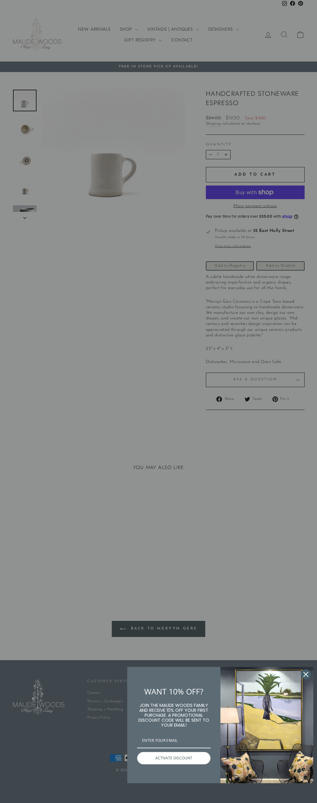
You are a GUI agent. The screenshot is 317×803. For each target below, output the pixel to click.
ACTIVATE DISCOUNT (173, 758)
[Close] (305, 674)
